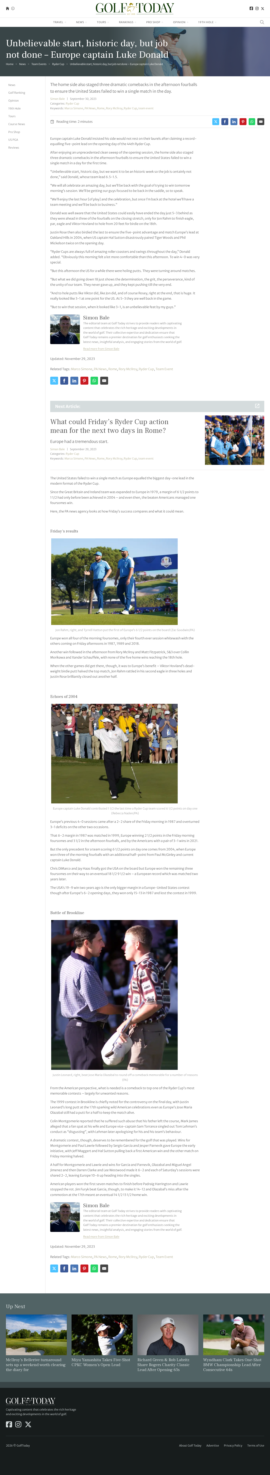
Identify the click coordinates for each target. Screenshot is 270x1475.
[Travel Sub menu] (65, 22)
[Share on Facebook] (224, 121)
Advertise (212, 1445)
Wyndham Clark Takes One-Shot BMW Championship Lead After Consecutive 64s (232, 1364)
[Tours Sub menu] (108, 22)
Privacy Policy (233, 1445)
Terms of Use (255, 1445)
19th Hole (206, 22)
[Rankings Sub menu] (135, 22)
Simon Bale (57, 99)
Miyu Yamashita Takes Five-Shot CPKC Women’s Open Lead (101, 1362)
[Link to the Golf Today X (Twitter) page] (262, 8)
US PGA (13, 140)
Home (9, 64)
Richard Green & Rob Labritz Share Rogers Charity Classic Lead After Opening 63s (163, 1364)
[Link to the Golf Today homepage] (7, 8)
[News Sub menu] (86, 22)
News (80, 22)
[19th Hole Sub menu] (216, 22)
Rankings (126, 22)
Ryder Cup (58, 64)
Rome (101, 108)
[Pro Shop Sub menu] (162, 22)
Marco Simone (73, 108)
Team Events (38, 64)
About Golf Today (190, 1445)
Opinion (179, 22)
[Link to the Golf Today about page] (12, 8)
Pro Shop (153, 22)
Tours (101, 22)
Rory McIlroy (114, 108)
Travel (58, 22)
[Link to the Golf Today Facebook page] (251, 8)
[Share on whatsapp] (252, 121)
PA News (90, 108)
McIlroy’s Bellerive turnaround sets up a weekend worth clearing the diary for (36, 1364)
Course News (16, 124)
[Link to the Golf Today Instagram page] (257, 8)
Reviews (13, 147)
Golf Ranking (16, 92)
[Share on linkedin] (233, 121)
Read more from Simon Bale (101, 349)
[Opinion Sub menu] (188, 22)
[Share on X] (215, 121)
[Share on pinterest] (243, 121)
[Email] (260, 121)
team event (146, 108)
